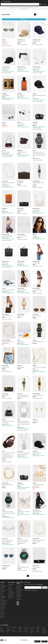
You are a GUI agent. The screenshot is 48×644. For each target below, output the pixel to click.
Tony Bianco (44, 631)
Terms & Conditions (3, 600)
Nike (25, 630)
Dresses (37, 631)
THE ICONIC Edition (2, 617)
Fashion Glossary (11, 592)
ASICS (37, 630)
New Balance (26, 628)
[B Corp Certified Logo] (20, 603)
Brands (1, 588)
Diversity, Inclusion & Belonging (19, 590)
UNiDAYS (2, 610)
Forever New (14, 631)
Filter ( (23, 19)
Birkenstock (8, 627)
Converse (14, 627)
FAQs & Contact (11, 584)
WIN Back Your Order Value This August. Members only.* (24, 8)
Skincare (20, 628)
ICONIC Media (3, 590)
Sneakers (38, 627)
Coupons (2, 599)
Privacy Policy (2, 602)
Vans (13, 630)
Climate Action (19, 599)
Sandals (37, 628)
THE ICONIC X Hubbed (3, 614)
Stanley (13, 628)
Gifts (13, 11)
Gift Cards (10, 590)
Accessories (8, 11)
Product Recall (11, 595)
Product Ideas (10, 593)
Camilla (7, 628)
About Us (2, 584)
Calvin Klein (32, 627)
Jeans (43, 627)
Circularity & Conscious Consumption (18, 594)
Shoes (7, 631)
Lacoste (19, 631)
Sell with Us (2, 591)
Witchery (20, 627)
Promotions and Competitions (3, 597)
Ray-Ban (32, 628)
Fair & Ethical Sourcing (18, 597)
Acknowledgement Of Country (3, 587)
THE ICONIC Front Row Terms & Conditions (3, 605)
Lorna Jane (26, 627)
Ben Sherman (2, 631)
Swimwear (26, 631)
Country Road (8, 630)
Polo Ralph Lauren (32, 632)
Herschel (20, 630)
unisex (3, 11)
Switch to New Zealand (11, 597)
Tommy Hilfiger (43, 629)
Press (1, 593)
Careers (1, 594)
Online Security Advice (3, 608)
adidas (1, 628)
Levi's (1, 627)
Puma (31, 630)
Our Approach (19, 585)
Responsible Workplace (18, 588)
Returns (9, 587)
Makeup (1, 630)
